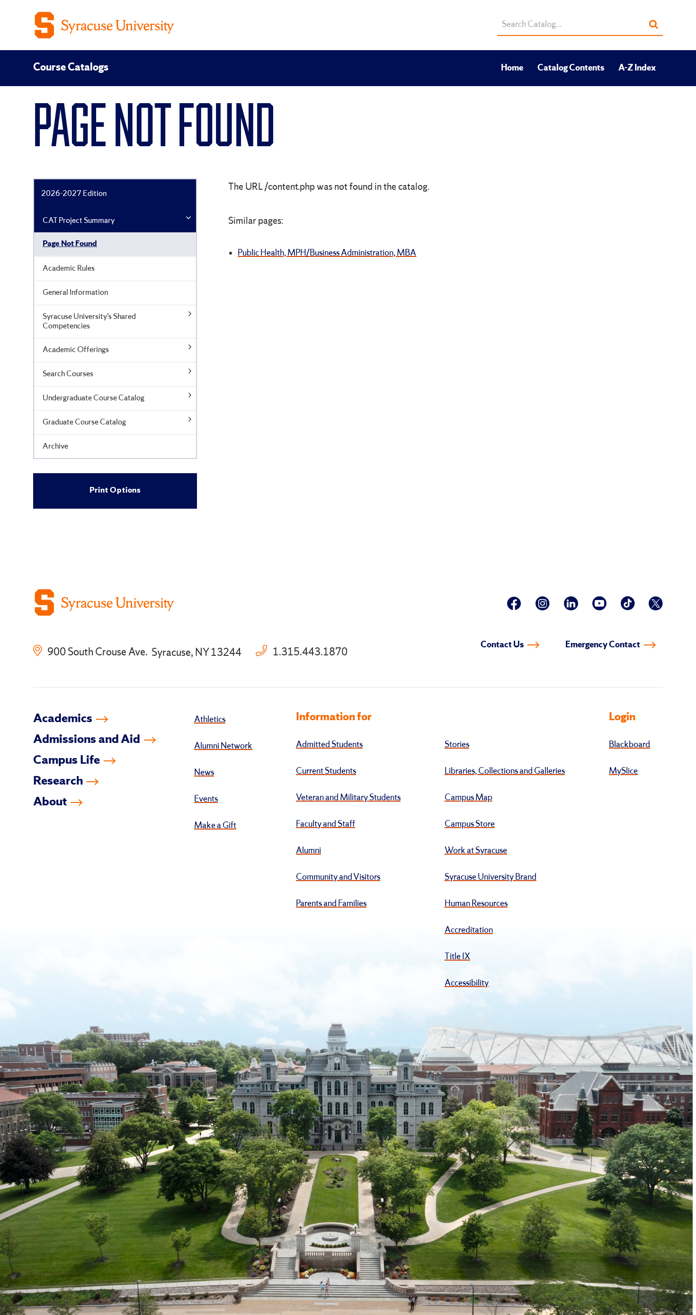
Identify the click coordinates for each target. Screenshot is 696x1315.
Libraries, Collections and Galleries (505, 771)
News (204, 772)
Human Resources (476, 903)
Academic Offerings (76, 350)
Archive (55, 446)
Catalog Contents (570, 68)
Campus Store (470, 824)
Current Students (326, 771)
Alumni (308, 850)
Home (512, 68)
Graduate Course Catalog (84, 422)
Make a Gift (215, 825)
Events (206, 799)
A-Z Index (637, 68)
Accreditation (469, 930)
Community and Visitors (338, 877)
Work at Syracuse (476, 850)
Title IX (457, 956)
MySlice (623, 771)
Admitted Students (329, 744)
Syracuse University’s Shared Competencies (89, 321)
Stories (457, 744)
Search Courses (68, 374)
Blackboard (629, 744)
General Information (75, 293)
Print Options (115, 490)
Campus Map (468, 797)
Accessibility (467, 983)
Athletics (209, 719)
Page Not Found (70, 244)
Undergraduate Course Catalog (93, 398)
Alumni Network (223, 746)
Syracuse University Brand (490, 877)
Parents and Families (331, 903)
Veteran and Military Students (348, 797)
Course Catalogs (70, 67)
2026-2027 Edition (74, 194)
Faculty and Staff (325, 824)
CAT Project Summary (79, 221)
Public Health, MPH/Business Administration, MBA (327, 253)
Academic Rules (69, 269)
